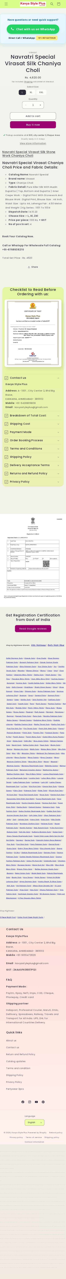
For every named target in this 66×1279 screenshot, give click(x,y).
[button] (6, 4)
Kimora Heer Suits (50, 786)
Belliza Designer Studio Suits (46, 869)
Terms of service (34, 1137)
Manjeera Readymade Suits (32, 766)
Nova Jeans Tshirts (41, 741)
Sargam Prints (40, 695)
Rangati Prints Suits (23, 716)
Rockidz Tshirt (21, 708)
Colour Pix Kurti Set (34, 861)
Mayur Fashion (20, 757)
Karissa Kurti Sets (49, 803)
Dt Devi (17, 852)
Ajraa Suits (24, 890)
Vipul (56, 670)
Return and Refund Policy (20, 1054)
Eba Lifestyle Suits (47, 848)
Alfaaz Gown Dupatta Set (43, 885)
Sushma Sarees (57, 679)
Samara (10, 699)
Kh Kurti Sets (12, 794)
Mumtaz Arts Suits (21, 749)
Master (46, 761)
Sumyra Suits (21, 683)
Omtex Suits (17, 741)
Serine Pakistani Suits (46, 691)
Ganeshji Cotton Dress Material (48, 840)
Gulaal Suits (57, 832)
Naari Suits (44, 745)
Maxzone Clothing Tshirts (17, 761)
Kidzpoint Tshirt (30, 790)
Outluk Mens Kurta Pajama (53, 737)
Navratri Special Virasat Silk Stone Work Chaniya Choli (28, 154)
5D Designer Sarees (48, 894)
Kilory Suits (17, 790)
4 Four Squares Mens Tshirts (29, 898)
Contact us (12, 1047)
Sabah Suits (12, 704)
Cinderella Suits (50, 861)
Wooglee (21, 670)
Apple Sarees (40, 877)
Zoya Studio (41, 658)
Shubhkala (28, 687)
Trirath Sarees (50, 675)
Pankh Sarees (18, 737)
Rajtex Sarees (12, 720)
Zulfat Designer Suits (14, 658)
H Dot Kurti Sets (56, 828)
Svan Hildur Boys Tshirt (40, 679)
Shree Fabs (18, 691)
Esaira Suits (11, 848)
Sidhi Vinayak (17, 687)
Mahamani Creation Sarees (30, 770)
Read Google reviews (33, 628)
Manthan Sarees (13, 766)
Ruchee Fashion (54, 704)
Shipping (28, 82)
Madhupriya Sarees (50, 770)
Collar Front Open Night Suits (30, 917)
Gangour (19, 840)
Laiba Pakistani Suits (21, 782)
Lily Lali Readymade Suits (17, 778)
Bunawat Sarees (24, 865)
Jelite (9, 819)
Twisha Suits (39, 675)
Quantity (33, 99)
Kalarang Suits (48, 807)
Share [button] (34, 266)
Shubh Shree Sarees (43, 687)
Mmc (14, 753)
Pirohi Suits (26, 732)
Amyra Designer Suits (28, 881)
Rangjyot (10, 716)
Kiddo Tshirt (42, 790)
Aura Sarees (28, 877)
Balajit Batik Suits (39, 873)
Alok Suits (11, 885)
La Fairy (24, 786)
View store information (33, 143)
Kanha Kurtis (22, 807)
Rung (32, 704)
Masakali (54, 761)
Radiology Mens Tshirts (42, 720)
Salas (16, 699)
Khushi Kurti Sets (56, 790)
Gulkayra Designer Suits (41, 832)
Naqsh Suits (16, 745)
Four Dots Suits (22, 844)
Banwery (10, 873)
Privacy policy (16, 1137)
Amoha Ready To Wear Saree (50, 881)
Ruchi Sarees (41, 704)
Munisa (9, 749)
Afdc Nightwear (38, 645)
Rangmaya (59, 712)
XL (31, 92)
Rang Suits (37, 716)
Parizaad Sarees (51, 732)
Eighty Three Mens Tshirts (28, 848)
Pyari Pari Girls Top (14, 728)
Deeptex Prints (49, 852)
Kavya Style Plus (19, 1132)
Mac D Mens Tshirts (33, 774)
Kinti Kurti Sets (35, 786)
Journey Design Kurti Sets (17, 815)
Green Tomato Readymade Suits (20, 836)
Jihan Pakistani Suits (52, 815)
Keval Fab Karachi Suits (28, 794)
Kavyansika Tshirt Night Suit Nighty (21, 799)
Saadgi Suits (23, 704)
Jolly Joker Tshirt (35, 815)
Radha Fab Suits (58, 724)
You (55, 666)
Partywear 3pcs (15, 1088)
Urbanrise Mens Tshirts (23, 675)
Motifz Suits (34, 749)
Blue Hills (50, 865)
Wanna (43, 670)
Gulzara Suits (12, 832)
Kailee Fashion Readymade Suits (32, 811)
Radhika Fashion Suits (23, 724)
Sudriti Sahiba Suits (36, 683)
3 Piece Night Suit (8, 917)
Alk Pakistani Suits (23, 885)
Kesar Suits (44, 794)
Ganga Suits (30, 840)
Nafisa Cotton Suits (30, 745)
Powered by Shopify (37, 1132)
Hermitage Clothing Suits (29, 823)
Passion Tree (38, 732)
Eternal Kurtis (54, 844)
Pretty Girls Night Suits (48, 728)
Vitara (49, 670)
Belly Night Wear (56, 645)
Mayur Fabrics (33, 757)
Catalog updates (16, 1061)
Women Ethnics (32, 670)
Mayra (56, 757)
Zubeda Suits (29, 658)
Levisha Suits (34, 778)
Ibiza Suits (45, 819)
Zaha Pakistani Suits (28, 666)
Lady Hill (44, 782)
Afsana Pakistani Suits (49, 890)
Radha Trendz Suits (42, 724)
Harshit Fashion (26, 828)
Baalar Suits (16, 877)
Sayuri (30, 695)
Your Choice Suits (45, 666)
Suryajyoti (11, 683)
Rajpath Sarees (25, 720)
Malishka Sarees (51, 766)
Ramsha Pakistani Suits (52, 716)
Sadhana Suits (54, 699)
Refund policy (55, 1132)
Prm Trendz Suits (30, 728)
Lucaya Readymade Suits (53, 774)
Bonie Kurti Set (38, 865)
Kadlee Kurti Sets (54, 811)
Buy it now (33, 124)
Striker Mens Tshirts (53, 683)
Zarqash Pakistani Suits (29, 662)
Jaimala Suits (23, 819)
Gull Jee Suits (24, 832)
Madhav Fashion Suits (15, 774)
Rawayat (29, 712)
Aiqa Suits (34, 890)
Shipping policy (52, 1137)
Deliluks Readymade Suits (31, 852)
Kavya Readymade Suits (46, 799)
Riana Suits (50, 708)
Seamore (23, 695)
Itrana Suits (34, 819)
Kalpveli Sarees (35, 807)
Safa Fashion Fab (39, 699)
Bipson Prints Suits (24, 869)
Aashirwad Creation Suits (28, 894)
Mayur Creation (46, 757)
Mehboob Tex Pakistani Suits (48, 753)
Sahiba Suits (26, 699)
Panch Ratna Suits (33, 737)
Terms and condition (18, 1068)
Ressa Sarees (18, 712)
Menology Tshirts (28, 753)
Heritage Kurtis (47, 823)
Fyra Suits (11, 844)
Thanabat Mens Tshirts (21, 679)
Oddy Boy (28, 741)
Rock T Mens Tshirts (36, 708)
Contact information (34, 1142)
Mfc (18, 753)
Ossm (9, 741)
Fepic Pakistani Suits (38, 844)
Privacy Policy (14, 1082)
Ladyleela (35, 782)
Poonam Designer (14, 732)
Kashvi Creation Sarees (31, 803)
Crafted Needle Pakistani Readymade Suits (37, 857)
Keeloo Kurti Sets (57, 794)
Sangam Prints (53, 695)
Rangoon (49, 712)
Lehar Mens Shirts (48, 778)
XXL (41, 92)
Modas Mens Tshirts (48, 749)
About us (11, 1040)
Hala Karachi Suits (41, 828)
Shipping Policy (14, 1075)
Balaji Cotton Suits (22, 873)
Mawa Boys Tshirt (35, 761)
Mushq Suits (55, 745)
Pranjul (61, 728)
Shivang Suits (30, 691)
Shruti (55, 687)
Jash (14, 819)
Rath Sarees (40, 712)
